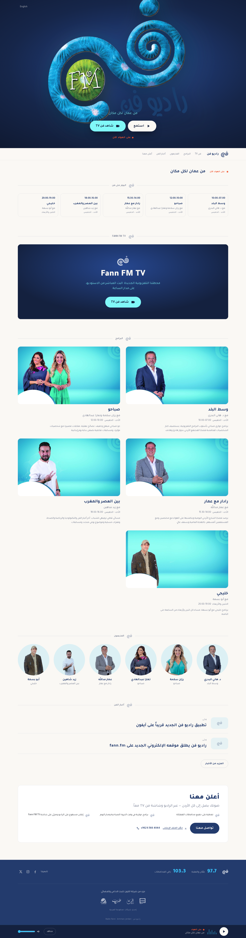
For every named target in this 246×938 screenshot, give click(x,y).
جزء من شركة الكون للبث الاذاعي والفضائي (123, 892)
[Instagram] (28, 872)
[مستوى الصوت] (39, 931)
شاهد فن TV (104, 126)
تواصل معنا (205, 828)
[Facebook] (35, 872)
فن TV (198, 154)
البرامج (187, 154)
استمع (139, 126)
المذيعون (174, 154)
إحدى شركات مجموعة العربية (123, 910)
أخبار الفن (161, 154)
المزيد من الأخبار (214, 763)
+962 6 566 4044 (150, 828)
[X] (21, 872)
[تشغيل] (224, 931)
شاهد (50, 931)
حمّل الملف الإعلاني (173, 828)
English (23, 7)
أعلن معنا (147, 154)
